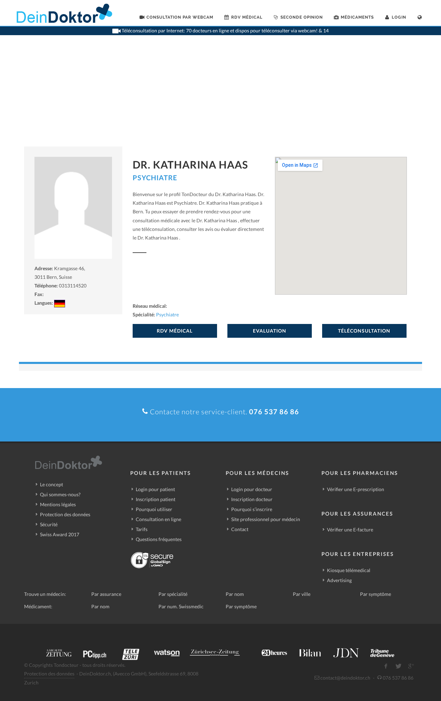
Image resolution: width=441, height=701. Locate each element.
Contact (239, 529)
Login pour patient (155, 489)
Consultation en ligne (158, 519)
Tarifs (141, 529)
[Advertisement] (220, 95)
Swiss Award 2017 (59, 534)
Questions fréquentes (159, 539)
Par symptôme (375, 594)
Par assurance (106, 594)
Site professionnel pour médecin (265, 519)
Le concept (51, 484)
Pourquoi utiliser (154, 509)
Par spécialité (172, 594)
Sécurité (49, 524)
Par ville (301, 594)
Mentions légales (58, 504)
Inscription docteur (252, 499)
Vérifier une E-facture (350, 529)
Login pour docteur (251, 489)
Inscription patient (155, 499)
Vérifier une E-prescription (355, 489)
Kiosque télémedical (348, 570)
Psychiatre (155, 177)
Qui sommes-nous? (60, 494)
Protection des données (65, 514)
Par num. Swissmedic (181, 606)
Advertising (339, 580)
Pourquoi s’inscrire (251, 509)
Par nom (235, 594)
